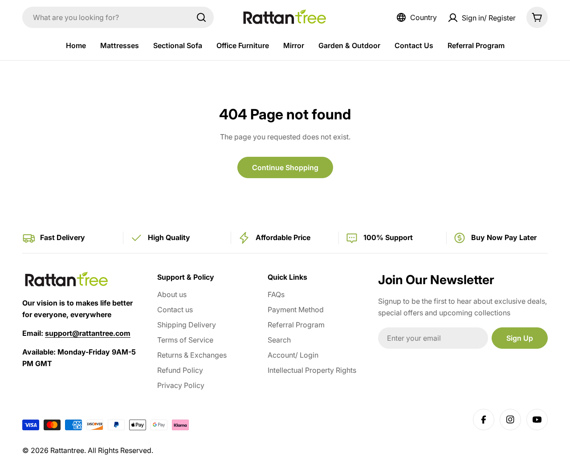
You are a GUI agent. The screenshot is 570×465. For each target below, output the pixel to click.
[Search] (201, 17)
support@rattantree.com (87, 333)
